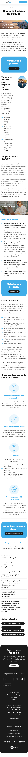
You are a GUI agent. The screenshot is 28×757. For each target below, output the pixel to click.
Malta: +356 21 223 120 (14, 710)
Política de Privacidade (14, 733)
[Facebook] (6, 679)
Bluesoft (18, 726)
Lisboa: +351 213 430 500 (14, 707)
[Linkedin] (11, 679)
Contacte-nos (23, 2)
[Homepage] (7, 2)
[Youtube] (22, 679)
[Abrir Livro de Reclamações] (14, 747)
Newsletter (13, 665)
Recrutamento (14, 730)
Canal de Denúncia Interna (14, 736)
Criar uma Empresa (15, 7)
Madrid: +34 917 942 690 (14, 712)
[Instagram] (17, 679)
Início (10, 7)
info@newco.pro (14, 718)
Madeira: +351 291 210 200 (14, 705)
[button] (2, 2)
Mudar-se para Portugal (14, 695)
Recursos (14, 697)
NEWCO (14, 700)
